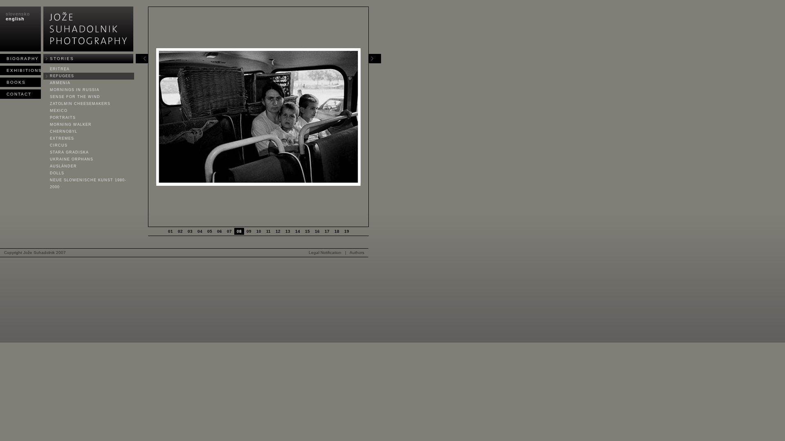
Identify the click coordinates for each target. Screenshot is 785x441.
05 (209, 231)
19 (346, 231)
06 (219, 231)
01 (170, 231)
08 (239, 231)
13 (287, 231)
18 (336, 231)
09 (249, 231)
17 (327, 231)
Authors (357, 252)
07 (229, 231)
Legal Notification (325, 252)
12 (278, 231)
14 (297, 231)
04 (199, 231)
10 (258, 231)
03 (190, 231)
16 (317, 231)
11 (268, 231)
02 (180, 231)
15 (307, 231)
